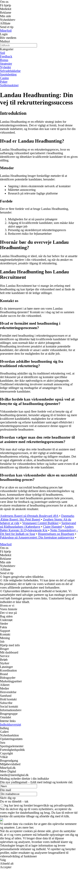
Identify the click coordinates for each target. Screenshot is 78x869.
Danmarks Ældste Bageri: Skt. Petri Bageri (37, 517)
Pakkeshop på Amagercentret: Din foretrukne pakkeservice (37, 537)
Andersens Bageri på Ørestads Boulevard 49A (29, 516)
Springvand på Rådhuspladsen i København (38, 524)
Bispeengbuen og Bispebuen (56, 534)
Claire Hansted (52, 526)
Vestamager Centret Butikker (40, 523)
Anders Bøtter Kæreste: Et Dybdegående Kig (37, 528)
